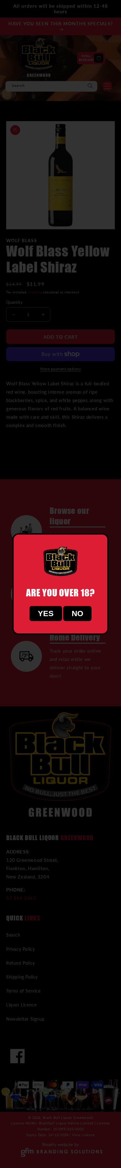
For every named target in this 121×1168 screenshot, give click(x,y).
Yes (46, 613)
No (77, 613)
